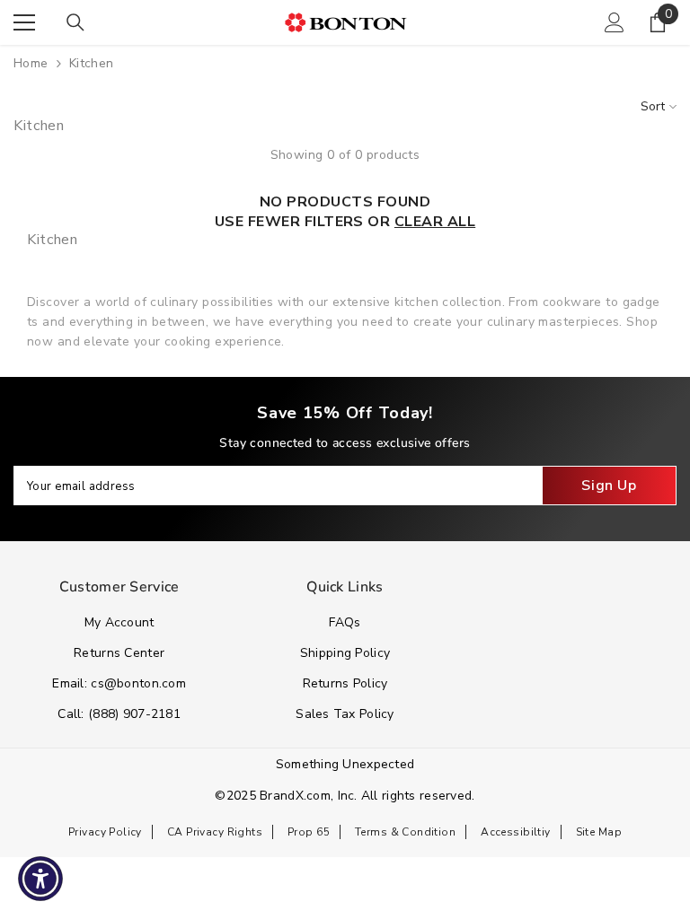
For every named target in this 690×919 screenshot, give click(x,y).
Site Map (599, 832)
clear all (434, 222)
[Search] (75, 22)
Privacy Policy (105, 832)
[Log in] (614, 22)
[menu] (24, 22)
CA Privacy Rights (214, 832)
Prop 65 (309, 832)
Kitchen (91, 63)
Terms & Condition (405, 832)
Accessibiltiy (515, 832)
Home (31, 63)
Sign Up (608, 485)
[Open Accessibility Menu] (40, 878)
